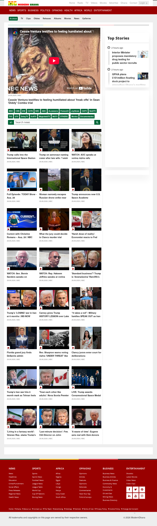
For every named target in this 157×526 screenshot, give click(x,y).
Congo (58, 487)
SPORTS (21, 10)
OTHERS (64, 116)
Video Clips (130, 483)
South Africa (60, 497)
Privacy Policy (101, 509)
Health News (14, 497)
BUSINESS (33, 10)
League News (37, 483)
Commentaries (85, 490)
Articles (82, 477)
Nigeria (58, 477)
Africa (58, 473)
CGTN (30, 111)
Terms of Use (88, 509)
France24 (64, 111)
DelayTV (24, 116)
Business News (108, 473)
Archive (13, 18)
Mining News (108, 497)
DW (23, 111)
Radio (80, 2)
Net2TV (92, 111)
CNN (17, 111)
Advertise (113, 2)
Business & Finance (110, 480)
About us (27, 509)
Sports (34, 473)
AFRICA (78, 10)
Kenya (58, 490)
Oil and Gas (107, 493)
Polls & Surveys (85, 497)
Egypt (58, 480)
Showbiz (129, 473)
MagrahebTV (44, 116)
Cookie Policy (114, 509)
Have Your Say (84, 494)
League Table (37, 487)
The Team (48, 509)
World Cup (36, 490)
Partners (77, 509)
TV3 (10, 116)
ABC (44, 111)
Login (143, 2)
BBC (11, 111)
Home (72, 2)
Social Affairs (14, 487)
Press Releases (14, 490)
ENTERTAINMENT (103, 10)
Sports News (37, 477)
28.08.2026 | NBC (13, 162)
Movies (103, 2)
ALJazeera (53, 111)
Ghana (124, 2)
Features (82, 480)
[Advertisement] (77, 518)
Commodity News (110, 483)
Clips (28, 18)
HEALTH (68, 10)
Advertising (58, 509)
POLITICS (45, 10)
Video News (131, 480)
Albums (57, 18)
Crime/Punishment (16, 483)
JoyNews (75, 111)
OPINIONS (57, 10)
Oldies (37, 18)
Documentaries (87, 116)
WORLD (88, 10)
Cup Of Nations (38, 494)
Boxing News (37, 497)
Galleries (86, 18)
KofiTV (33, 116)
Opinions (83, 473)
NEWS (12, 10)
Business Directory (110, 500)
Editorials (83, 487)
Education (13, 480)
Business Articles (109, 477)
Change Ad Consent (130, 509)
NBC (37, 111)
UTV (16, 116)
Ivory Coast (60, 494)
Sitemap (68, 509)
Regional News (14, 494)
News (76, 18)
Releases (47, 18)
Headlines (13, 477)
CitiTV (84, 111)
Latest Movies (131, 477)
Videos (94, 2)
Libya (58, 483)
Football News (38, 480)
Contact (133, 2)
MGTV (55, 116)
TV (87, 2)
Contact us (37, 509)
